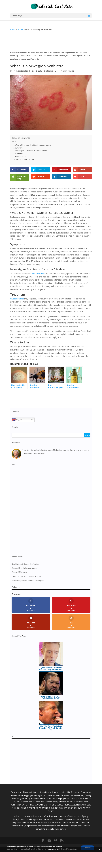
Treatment (19, 153)
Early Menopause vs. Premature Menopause (28, 580)
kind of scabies (38, 273)
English (19, 419)
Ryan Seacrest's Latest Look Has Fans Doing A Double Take (51, 669)
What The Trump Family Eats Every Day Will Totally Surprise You (51, 728)
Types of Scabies (67, 71)
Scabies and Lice (51, 71)
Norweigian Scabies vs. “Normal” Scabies (31, 151)
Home (13, 29)
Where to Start (21, 156)
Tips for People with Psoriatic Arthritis (26, 576)
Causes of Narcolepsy (20, 572)
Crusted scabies (17, 298)
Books (20, 29)
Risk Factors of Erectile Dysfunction (25, 564)
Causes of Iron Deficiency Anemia (24, 568)
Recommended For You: (24, 159)
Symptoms (19, 148)
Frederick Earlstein (20, 71)
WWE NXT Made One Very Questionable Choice (51, 698)
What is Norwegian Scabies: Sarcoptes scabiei (33, 145)
